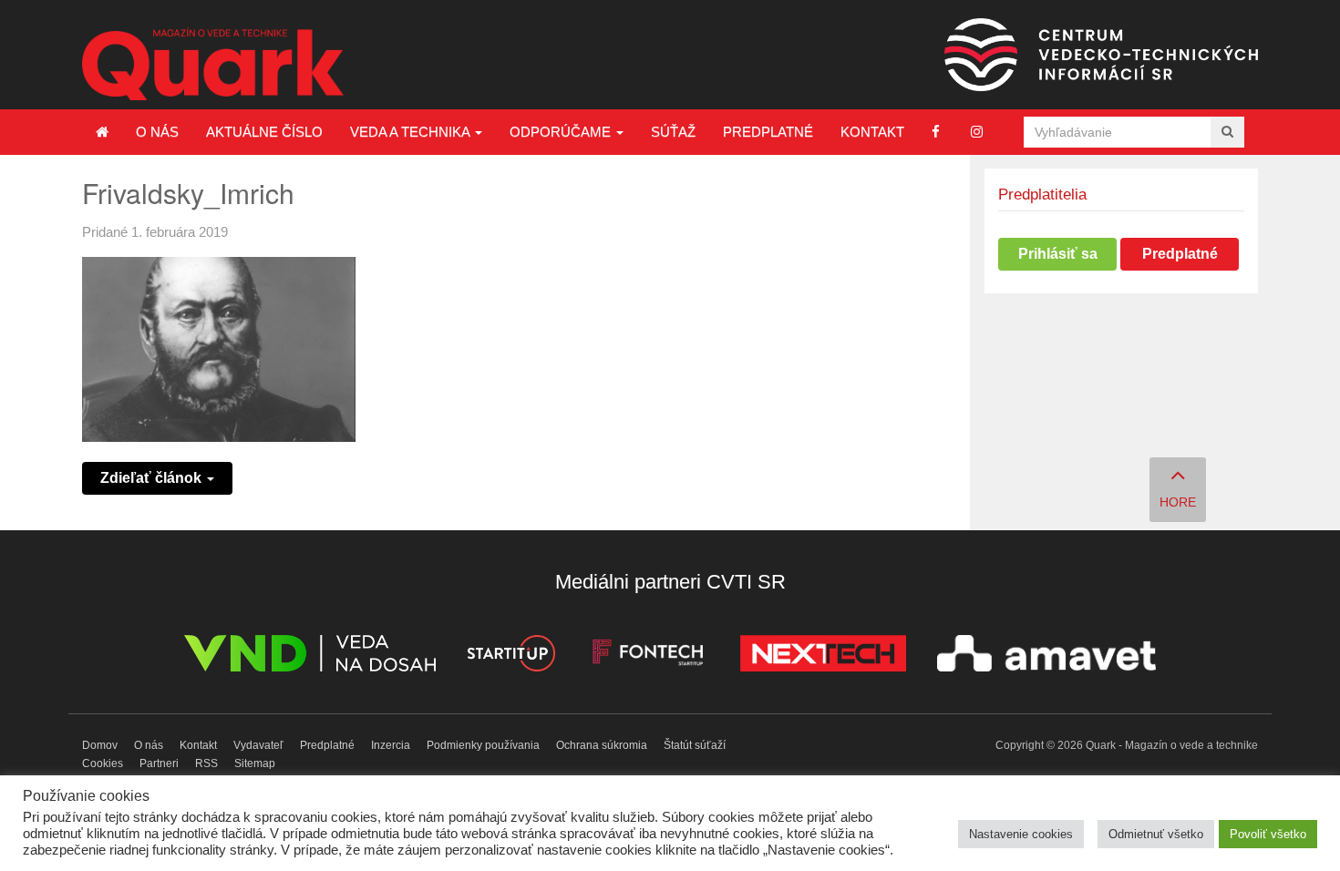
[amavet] (1046, 656)
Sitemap (254, 763)
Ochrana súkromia (601, 745)
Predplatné (768, 131)
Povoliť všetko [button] (1268, 834)
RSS (206, 763)
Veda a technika (411, 131)
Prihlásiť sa (1058, 253)
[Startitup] (510, 656)
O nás (157, 131)
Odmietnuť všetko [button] (1155, 834)
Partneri (159, 763)
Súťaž (673, 131)
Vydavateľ (258, 745)
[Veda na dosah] (310, 656)
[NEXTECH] (823, 656)
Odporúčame (562, 131)
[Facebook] (935, 131)
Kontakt (872, 131)
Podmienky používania (483, 745)
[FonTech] (647, 656)
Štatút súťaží (695, 745)
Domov (100, 745)
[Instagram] (976, 131)
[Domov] (102, 132)
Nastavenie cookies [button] (1021, 834)
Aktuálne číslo (264, 131)
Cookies (102, 763)
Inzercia (390, 745)
